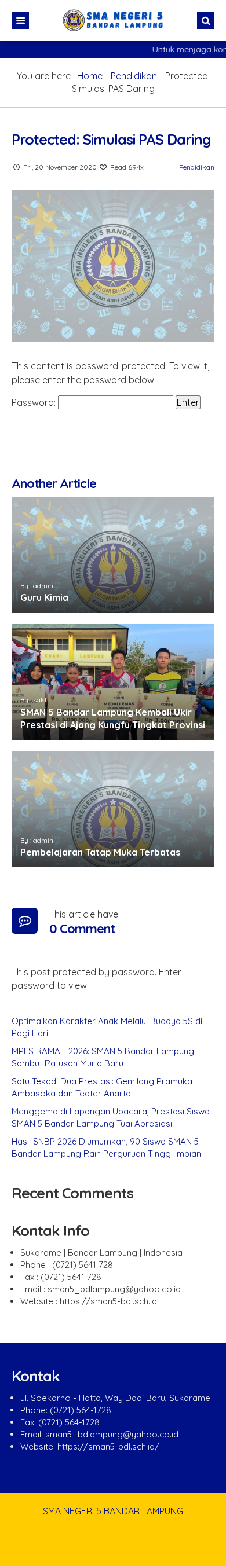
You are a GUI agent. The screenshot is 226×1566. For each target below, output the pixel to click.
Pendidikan (134, 76)
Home (90, 76)
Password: (35, 402)
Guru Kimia (44, 597)
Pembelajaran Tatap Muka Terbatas (100, 852)
